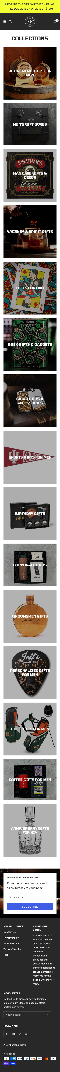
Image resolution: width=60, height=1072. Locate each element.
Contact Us (9, 932)
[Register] (46, 1015)
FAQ (5, 955)
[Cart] (55, 21)
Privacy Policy (11, 937)
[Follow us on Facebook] (6, 1034)
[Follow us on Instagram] (13, 1034)
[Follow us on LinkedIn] (26, 1034)
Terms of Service (12, 949)
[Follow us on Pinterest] (20, 1034)
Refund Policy (11, 943)
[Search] (10, 21)
